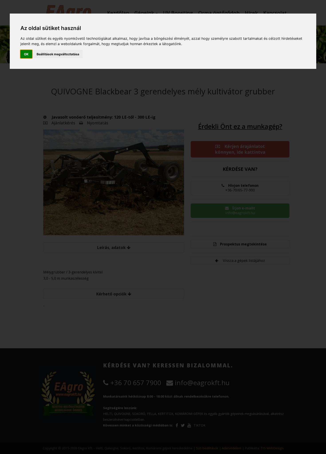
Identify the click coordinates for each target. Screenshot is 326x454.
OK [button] (26, 54)
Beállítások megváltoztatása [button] (58, 54)
